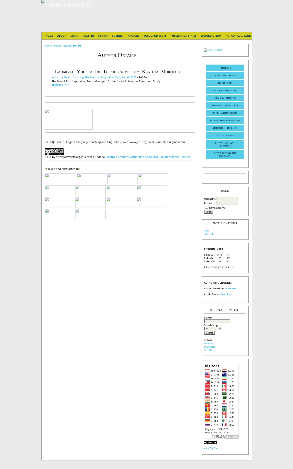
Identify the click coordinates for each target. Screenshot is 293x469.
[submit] (213, 49)
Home (49, 35)
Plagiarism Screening (225, 120)
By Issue (208, 343)
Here (233, 266)
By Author (209, 346)
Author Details (73, 45)
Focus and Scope (225, 90)
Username (210, 198)
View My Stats (211, 448)
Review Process (225, 98)
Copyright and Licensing (225, 144)
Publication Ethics (225, 113)
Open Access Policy (225, 105)
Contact (225, 68)
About (61, 35)
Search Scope (211, 325)
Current (118, 35)
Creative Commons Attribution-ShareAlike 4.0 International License (147, 157)
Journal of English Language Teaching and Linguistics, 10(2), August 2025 (94, 77)
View (206, 230)
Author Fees (225, 135)
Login (74, 35)
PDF (66, 85)
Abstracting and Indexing (225, 154)
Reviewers (225, 83)
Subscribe (209, 233)
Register (88, 35)
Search (208, 317)
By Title (208, 349)
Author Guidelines (225, 128)
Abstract (57, 85)
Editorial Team (225, 75)
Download (231, 288)
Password (209, 203)
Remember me (217, 207)
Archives (134, 35)
